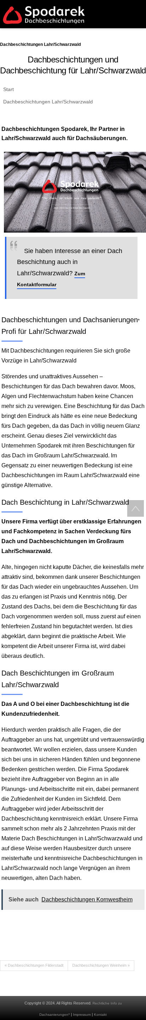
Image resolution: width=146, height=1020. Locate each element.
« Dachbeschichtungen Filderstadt (34, 965)
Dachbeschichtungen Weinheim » (101, 965)
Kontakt (100, 1014)
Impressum (82, 1014)
